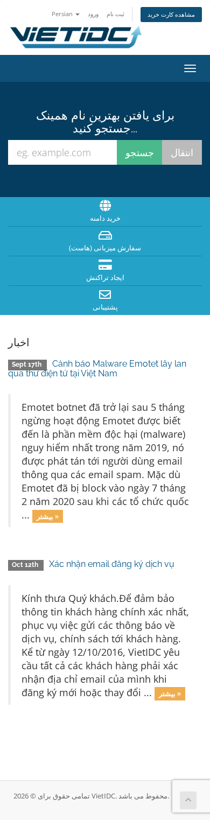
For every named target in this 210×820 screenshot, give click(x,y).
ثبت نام (115, 14)
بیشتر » (48, 516)
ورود (93, 14)
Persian (63, 14)
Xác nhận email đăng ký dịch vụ (111, 564)
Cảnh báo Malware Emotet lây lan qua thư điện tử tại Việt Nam (97, 369)
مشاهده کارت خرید (171, 14)
